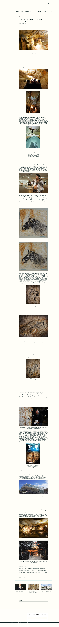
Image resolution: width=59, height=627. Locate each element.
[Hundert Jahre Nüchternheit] (46, 587)
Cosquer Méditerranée (38, 572)
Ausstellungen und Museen (26, 11)
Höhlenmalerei (45, 572)
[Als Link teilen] (24, 575)
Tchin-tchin (34, 11)
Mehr (45, 11)
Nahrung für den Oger (19, 591)
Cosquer (24, 572)
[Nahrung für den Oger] (20, 587)
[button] (51, 11)
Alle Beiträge (17, 11)
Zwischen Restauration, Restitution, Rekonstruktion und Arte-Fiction (33, 592)
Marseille (20, 572)
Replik (33, 572)
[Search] (48, 3)
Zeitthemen (40, 11)
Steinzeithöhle (29, 572)
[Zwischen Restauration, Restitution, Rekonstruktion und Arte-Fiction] (33, 587)
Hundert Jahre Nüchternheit (46, 591)
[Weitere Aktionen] (47, 16)
